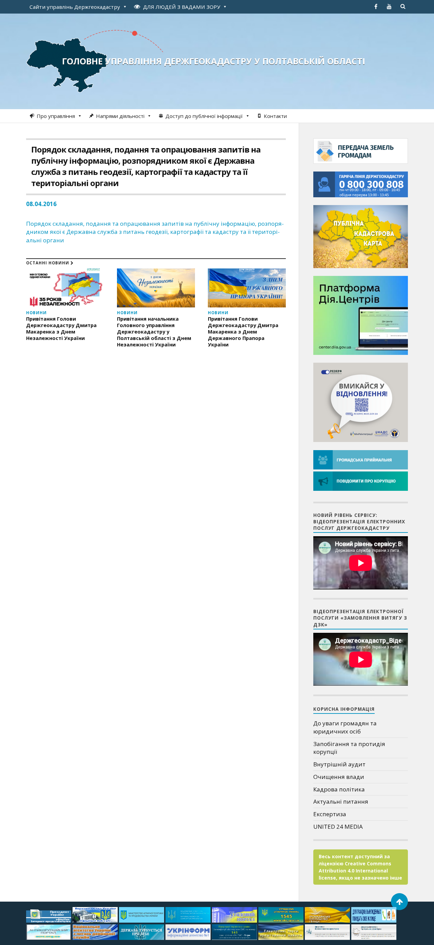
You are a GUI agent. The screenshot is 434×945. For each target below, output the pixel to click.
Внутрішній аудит (339, 764)
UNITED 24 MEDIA (338, 826)
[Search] (403, 6)
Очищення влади (338, 777)
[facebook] (376, 6)
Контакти (275, 116)
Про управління (56, 116)
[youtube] (389, 6)
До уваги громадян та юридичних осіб (345, 727)
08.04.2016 (41, 204)
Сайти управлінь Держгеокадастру (74, 6)
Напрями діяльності (120, 116)
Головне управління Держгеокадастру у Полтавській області (213, 61)
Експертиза (329, 814)
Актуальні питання (340, 801)
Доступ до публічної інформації (204, 116)
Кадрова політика (339, 789)
